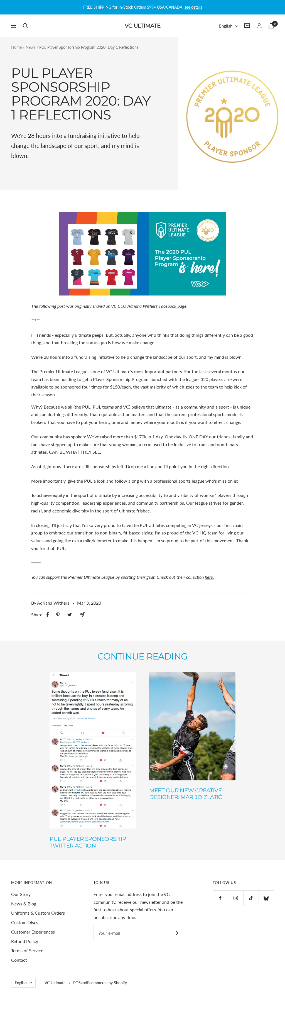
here (209, 577)
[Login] (259, 25)
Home (16, 47)
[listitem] (47, 614)
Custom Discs (24, 922)
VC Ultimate (118, 371)
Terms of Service (27, 950)
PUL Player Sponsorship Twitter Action (88, 842)
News (30, 47)
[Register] (176, 933)
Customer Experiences (33, 931)
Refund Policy (24, 941)
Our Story (21, 894)
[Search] (25, 25)
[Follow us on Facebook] (220, 898)
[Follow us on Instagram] (235, 898)
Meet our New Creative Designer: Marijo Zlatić (185, 793)
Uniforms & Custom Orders (38, 912)
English (225, 25)
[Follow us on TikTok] (251, 898)
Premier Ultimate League (63, 371)
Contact (19, 960)
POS (77, 982)
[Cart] (271, 25)
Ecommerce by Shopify (107, 982)
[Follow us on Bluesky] (266, 898)
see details (193, 7)
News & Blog (23, 903)
